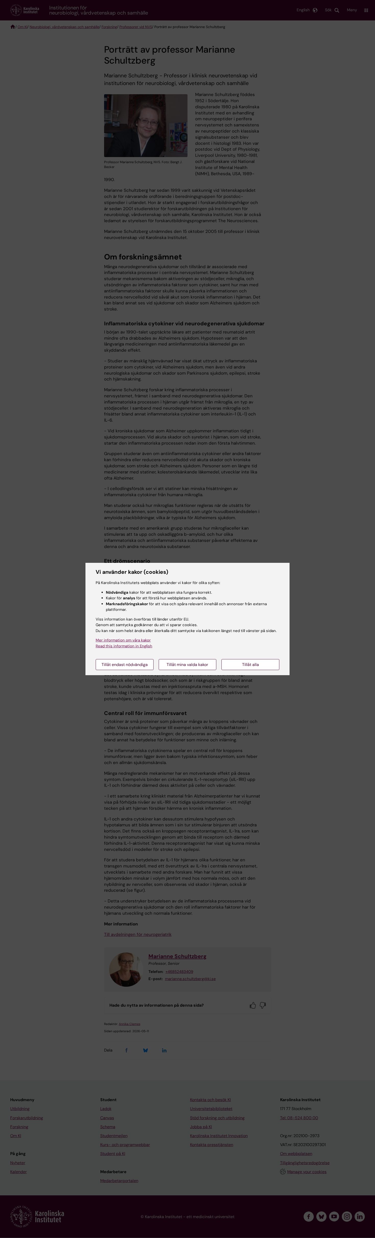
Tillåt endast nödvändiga (125, 664)
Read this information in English (124, 646)
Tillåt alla (250, 664)
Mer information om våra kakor (123, 640)
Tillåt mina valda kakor (187, 664)
